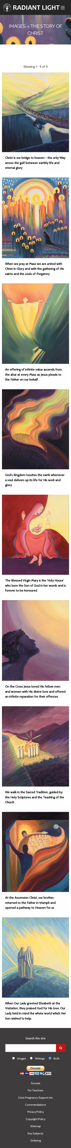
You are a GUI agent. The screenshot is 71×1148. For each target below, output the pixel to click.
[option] (21, 1058)
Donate (35, 1083)
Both (57, 1058)
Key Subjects (35, 1133)
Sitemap (35, 1126)
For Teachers (35, 1090)
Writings (40, 1058)
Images (21, 1058)
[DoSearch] (61, 1048)
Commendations (35, 1104)
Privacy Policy (35, 1112)
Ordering (35, 1140)
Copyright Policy (35, 1119)
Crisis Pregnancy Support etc (35, 1097)
